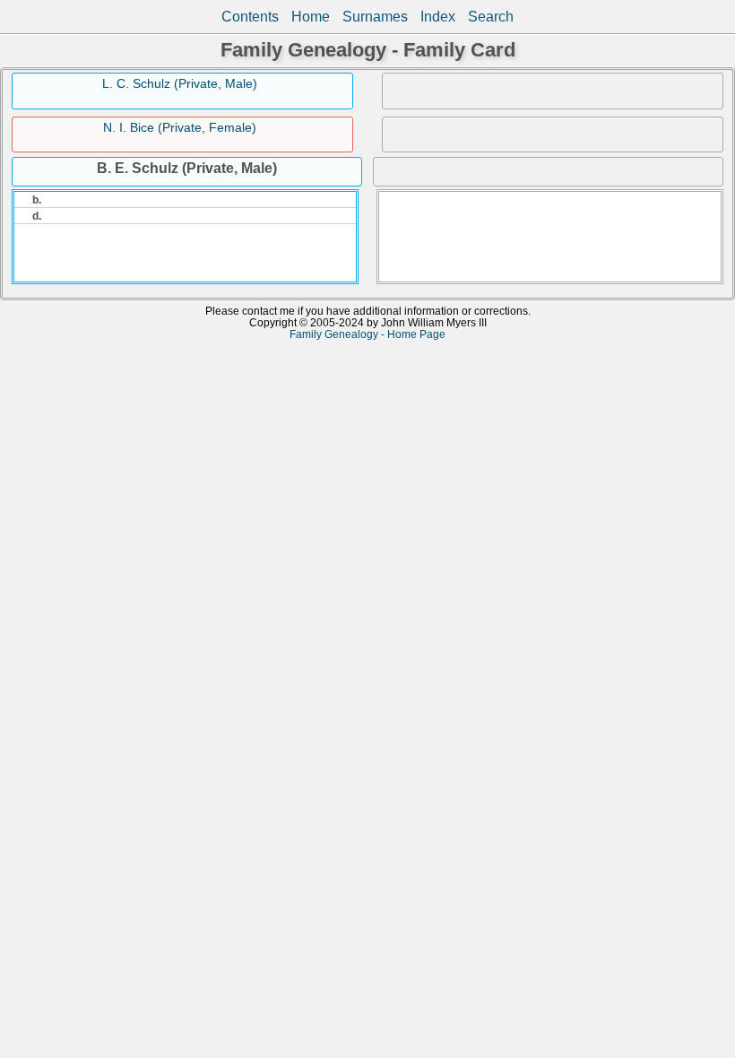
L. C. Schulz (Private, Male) (179, 83)
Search (491, 16)
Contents (250, 16)
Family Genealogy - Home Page (367, 334)
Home (310, 16)
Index (437, 16)
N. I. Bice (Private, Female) (179, 127)
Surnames (375, 16)
